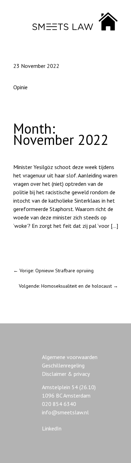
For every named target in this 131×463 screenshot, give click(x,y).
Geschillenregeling (63, 365)
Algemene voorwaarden (69, 356)
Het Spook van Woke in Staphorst (52, 244)
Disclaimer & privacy (66, 373)
